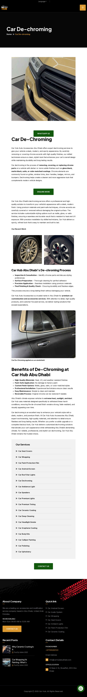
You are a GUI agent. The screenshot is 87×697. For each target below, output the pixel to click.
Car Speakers (24, 492)
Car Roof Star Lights (26, 475)
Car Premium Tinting (26, 504)
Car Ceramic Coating (27, 510)
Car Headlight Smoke (27, 522)
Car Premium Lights (26, 498)
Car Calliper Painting (27, 540)
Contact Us (43, 566)
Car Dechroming (25, 481)
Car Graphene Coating (27, 528)
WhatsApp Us (43, 134)
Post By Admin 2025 (21, 652)
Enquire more (43, 192)
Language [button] (41, 1)
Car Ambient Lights (55, 624)
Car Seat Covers (25, 451)
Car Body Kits (24, 534)
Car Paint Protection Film (28, 463)
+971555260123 (52, 650)
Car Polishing (23, 546)
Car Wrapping (24, 457)
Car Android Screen (26, 469)
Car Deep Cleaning (26, 516)
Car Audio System (55, 612)
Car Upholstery (24, 552)
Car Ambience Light (26, 487)
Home (9, 34)
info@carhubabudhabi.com (60, 660)
